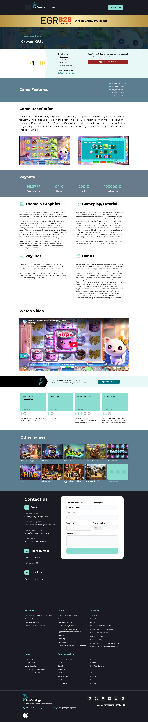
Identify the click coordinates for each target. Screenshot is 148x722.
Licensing (61, 639)
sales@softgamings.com (36, 516)
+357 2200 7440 (32, 557)
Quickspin (61, 680)
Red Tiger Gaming (97, 666)
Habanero (94, 683)
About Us (93, 615)
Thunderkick (95, 673)
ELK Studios (62, 683)
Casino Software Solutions (35, 626)
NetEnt (93, 659)
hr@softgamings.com (35, 541)
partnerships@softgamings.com (40, 525)
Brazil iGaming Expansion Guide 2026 (104, 647)
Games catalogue (27, 36)
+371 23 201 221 (31, 563)
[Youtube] (103, 698)
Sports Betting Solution (67, 626)
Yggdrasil (61, 669)
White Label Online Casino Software (38, 615)
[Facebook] (89, 698)
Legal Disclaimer (31, 666)
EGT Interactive (63, 673)
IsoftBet (93, 676)
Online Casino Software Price (101, 626)
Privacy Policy (30, 659)
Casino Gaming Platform (99, 633)
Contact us (115, 7)
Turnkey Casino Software (34, 619)
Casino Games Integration (67, 615)
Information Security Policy (35, 669)
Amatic (93, 669)
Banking (61, 635)
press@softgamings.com (36, 533)
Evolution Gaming (65, 659)
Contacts (93, 622)
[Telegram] (122, 698)
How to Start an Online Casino (101, 629)
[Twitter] (96, 698)
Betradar (93, 680)
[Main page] (40, 5)
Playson (93, 663)
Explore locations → (34, 579)
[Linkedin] (109, 698)
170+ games (64, 57)
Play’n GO (61, 663)
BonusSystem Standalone (67, 629)
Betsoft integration (66, 73)
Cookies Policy (30, 663)
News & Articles (96, 619)
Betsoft (38, 36)
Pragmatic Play (63, 676)
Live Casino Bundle (65, 622)
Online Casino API (97, 636)
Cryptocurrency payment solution (70, 632)
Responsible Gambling (33, 673)
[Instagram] (116, 698)
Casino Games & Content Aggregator (72, 646)
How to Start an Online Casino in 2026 (104, 643)
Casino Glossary (96, 640)
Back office (62, 642)
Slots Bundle (62, 619)
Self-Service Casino (32, 622)
